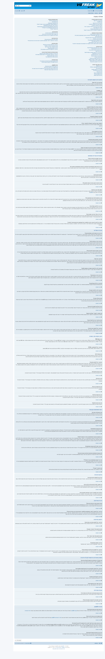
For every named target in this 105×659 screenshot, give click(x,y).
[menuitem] (91, 11)
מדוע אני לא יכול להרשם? (97, 23)
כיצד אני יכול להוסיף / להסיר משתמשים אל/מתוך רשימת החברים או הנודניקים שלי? (43, 40)
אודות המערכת (28, 610)
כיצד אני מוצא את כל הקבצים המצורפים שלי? (49, 62)
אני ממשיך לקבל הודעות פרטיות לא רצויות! (50, 34)
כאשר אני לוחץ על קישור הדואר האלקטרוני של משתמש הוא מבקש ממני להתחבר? (87, 43)
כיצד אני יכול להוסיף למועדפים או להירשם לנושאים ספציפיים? (46, 54)
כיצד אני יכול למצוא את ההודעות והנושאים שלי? (49, 49)
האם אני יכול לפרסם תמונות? (96, 69)
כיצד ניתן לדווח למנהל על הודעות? (96, 58)
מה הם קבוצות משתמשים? (53, 23)
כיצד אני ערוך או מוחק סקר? (97, 53)
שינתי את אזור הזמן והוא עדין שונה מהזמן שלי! (93, 37)
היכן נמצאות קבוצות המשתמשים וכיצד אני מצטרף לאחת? (47, 24)
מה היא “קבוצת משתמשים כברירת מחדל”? (50, 27)
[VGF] (89, 6)
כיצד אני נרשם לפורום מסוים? (52, 55)
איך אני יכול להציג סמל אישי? (96, 41)
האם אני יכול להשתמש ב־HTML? (96, 67)
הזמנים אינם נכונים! (98, 36)
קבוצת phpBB (74, 610)
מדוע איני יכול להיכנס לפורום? (96, 54)
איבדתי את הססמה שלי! (97, 27)
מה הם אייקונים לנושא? (98, 75)
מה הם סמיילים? (99, 68)
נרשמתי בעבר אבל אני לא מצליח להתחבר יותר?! (93, 26)
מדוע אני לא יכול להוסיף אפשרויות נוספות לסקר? (93, 52)
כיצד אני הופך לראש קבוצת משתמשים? (50, 25)
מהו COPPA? (99, 21)
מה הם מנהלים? (55, 21)
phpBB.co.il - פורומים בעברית (61, 647)
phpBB (91, 192)
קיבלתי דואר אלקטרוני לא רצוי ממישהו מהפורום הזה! (48, 35)
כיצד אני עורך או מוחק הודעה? (96, 48)
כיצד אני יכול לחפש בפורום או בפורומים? (50, 44)
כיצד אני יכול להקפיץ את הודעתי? (96, 61)
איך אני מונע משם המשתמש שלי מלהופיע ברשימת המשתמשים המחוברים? (88, 35)
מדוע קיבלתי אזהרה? (98, 57)
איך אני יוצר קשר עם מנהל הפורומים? (51, 69)
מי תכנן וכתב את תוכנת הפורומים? (51, 66)
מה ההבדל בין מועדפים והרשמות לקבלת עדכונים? (49, 53)
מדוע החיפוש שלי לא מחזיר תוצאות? (51, 45)
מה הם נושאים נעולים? (98, 74)
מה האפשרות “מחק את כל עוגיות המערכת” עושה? (93, 30)
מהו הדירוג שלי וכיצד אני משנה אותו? (95, 42)
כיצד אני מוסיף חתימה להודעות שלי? (95, 50)
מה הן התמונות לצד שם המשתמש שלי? (95, 40)
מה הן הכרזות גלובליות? (97, 70)
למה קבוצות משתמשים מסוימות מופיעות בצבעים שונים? (47, 26)
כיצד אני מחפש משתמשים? (53, 48)
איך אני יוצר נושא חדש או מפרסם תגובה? (94, 47)
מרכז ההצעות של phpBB (56, 617)
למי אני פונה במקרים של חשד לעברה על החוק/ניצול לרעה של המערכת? (45, 68)
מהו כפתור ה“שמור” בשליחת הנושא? (95, 59)
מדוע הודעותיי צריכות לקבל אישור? (95, 60)
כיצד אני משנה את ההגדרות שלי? (96, 34)
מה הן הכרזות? (99, 71)
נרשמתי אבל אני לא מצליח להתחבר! (95, 24)
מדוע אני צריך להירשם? (98, 20)
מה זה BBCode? (99, 65)
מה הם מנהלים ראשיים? (53, 20)
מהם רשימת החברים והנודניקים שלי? (51, 39)
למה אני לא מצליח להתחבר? (97, 25)
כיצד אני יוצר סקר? (98, 51)
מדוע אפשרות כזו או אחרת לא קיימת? (51, 67)
